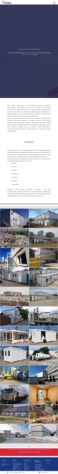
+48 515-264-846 (44, 472)
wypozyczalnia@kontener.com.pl (17, 472)
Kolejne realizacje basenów (40, 469)
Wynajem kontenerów (17, 464)
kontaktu (35, 54)
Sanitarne (26, 465)
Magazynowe (26, 466)
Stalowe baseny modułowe (16, 466)
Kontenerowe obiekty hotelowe (17, 468)
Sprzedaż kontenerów (17, 463)
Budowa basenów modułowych (38, 467)
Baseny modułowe (16, 470)
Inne (25, 470)
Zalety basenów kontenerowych (38, 465)
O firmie (3, 463)
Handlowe (26, 469)
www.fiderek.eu (32, 454)
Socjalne (25, 463)
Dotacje (3, 465)
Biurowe (25, 464)
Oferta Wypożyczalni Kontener (39, 471)
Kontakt (47, 463)
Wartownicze (26, 468)
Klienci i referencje (5, 464)
